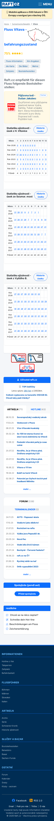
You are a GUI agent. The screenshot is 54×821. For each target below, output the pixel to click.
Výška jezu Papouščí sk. (28, 533)
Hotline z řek (8, 661)
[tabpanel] (27, 453)
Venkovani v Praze (26, 423)
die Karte (10, 66)
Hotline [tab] (38, 409)
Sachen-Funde (9, 758)
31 (15, 212)
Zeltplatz (10, 71)
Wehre (35, 66)
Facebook (21, 800)
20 (21, 155)
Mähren (5, 693)
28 (18, 212)
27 (42, 227)
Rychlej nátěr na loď (26, 561)
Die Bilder (23, 66)
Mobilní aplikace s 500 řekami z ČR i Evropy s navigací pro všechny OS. (28, 14)
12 (35, 234)
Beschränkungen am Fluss (23, 624)
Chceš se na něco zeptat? (24, 615)
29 (25, 220)
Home (6, 24)
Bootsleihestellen (27, 71)
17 (17, 155)
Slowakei (6, 697)
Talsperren (7, 665)
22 (39, 294)
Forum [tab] (26, 501)
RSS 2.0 (37, 800)
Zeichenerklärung (19, 628)
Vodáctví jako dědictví (28, 522)
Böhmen (6, 689)
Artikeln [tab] (15, 409)
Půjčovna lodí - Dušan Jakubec (27, 97)
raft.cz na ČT (23, 555)
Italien (4, 701)
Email (11, 806)
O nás (42, 806)
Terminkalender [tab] (27, 509)
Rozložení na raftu (26, 528)
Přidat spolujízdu (27, 593)
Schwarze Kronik (10, 726)
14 (45, 220)
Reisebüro (6, 750)
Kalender (6, 778)
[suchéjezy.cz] (35, 354)
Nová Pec (21, 539)
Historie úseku (40, 129)
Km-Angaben (33, 61)
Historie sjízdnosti (10, 730)
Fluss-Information (14, 61)
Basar (4, 754)
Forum (5, 774)
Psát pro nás (22, 806)
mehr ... (27, 489)
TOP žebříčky (28, 386)
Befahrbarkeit (8, 673)
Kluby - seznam (9, 786)
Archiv (5, 718)
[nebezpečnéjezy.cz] (18, 354)
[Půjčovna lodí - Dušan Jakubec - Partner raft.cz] (11, 104)
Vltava (35, 24)
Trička (34, 806)
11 (46, 159)
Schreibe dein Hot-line (22, 619)
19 (15, 309)
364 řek (27, 391)
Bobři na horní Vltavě (27, 473)
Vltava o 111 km (24, 467)
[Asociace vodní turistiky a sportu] (27, 364)
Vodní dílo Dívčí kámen (28, 544)
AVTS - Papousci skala (28, 517)
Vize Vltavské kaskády (28, 428)
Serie (4, 722)
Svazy (4, 782)
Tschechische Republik (21, 24)
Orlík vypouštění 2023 (27, 566)
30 (31, 227)
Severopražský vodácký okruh (31, 417)
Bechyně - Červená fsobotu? (30, 550)
